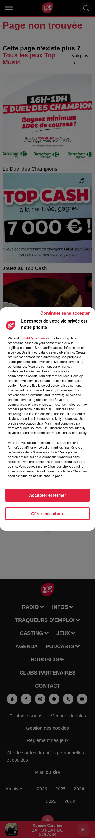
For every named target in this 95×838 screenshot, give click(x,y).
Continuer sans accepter (65, 313)
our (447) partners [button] (33, 338)
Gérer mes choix (47, 513)
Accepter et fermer (47, 495)
